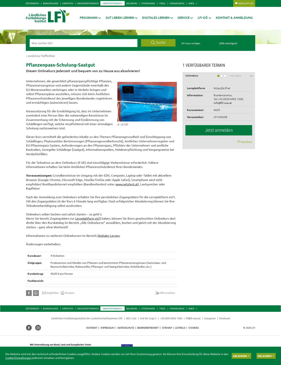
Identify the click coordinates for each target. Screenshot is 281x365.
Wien (191, 3)
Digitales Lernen (108, 235)
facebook (224, 318)
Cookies (193, 327)
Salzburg (131, 3)
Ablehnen (240, 356)
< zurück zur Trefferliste (40, 55)
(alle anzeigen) (228, 43)
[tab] (219, 77)
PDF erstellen (167, 292)
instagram (210, 318)
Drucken (69, 292)
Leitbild (180, 327)
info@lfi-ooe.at (223, 102)
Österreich (32, 3)
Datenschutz (126, 327)
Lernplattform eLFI (88, 218)
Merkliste (245, 3)
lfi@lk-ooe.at (193, 318)
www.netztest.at (126, 184)
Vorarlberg (177, 3)
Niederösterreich (88, 3)
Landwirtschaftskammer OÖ (106, 318)
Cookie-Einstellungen (18, 357)
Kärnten (67, 3)
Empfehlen (53, 292)
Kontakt (91, 327)
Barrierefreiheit (148, 327)
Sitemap (167, 327)
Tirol (162, 3)
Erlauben (265, 356)
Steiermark (148, 3)
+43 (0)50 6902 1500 (171, 318)
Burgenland (50, 3)
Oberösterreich (112, 3)
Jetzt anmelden (219, 130)
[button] (90, 17)
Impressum (107, 327)
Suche (160, 42)
